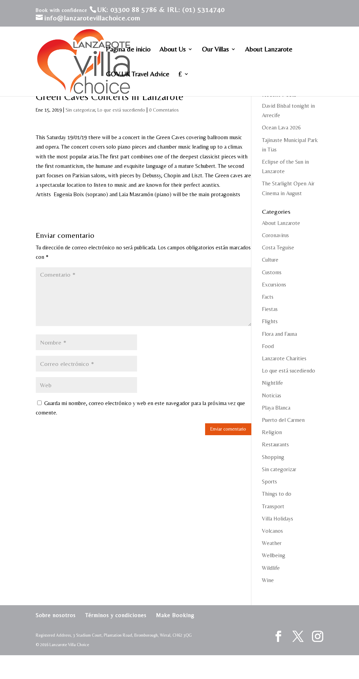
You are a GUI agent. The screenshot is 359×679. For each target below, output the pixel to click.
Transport (273, 506)
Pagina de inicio (128, 50)
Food (268, 346)
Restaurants (275, 444)
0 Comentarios (164, 110)
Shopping (273, 457)
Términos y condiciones (116, 615)
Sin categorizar (80, 110)
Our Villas (215, 50)
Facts (267, 296)
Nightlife (272, 383)
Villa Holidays (277, 518)
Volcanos (272, 531)
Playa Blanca (276, 407)
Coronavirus (275, 235)
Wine (268, 580)
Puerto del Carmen (283, 420)
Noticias (271, 395)
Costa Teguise (278, 247)
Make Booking (175, 615)
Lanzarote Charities (284, 358)
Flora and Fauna (279, 334)
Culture (270, 259)
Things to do (276, 493)
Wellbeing (273, 555)
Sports (269, 481)
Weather (272, 543)
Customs (272, 272)
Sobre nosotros (56, 615)
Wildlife (271, 568)
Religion (272, 432)
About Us (173, 50)
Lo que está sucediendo (121, 110)
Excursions (274, 284)
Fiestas (270, 309)
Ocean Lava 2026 (281, 127)
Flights (270, 321)
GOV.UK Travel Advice (137, 74)
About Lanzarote (268, 50)
